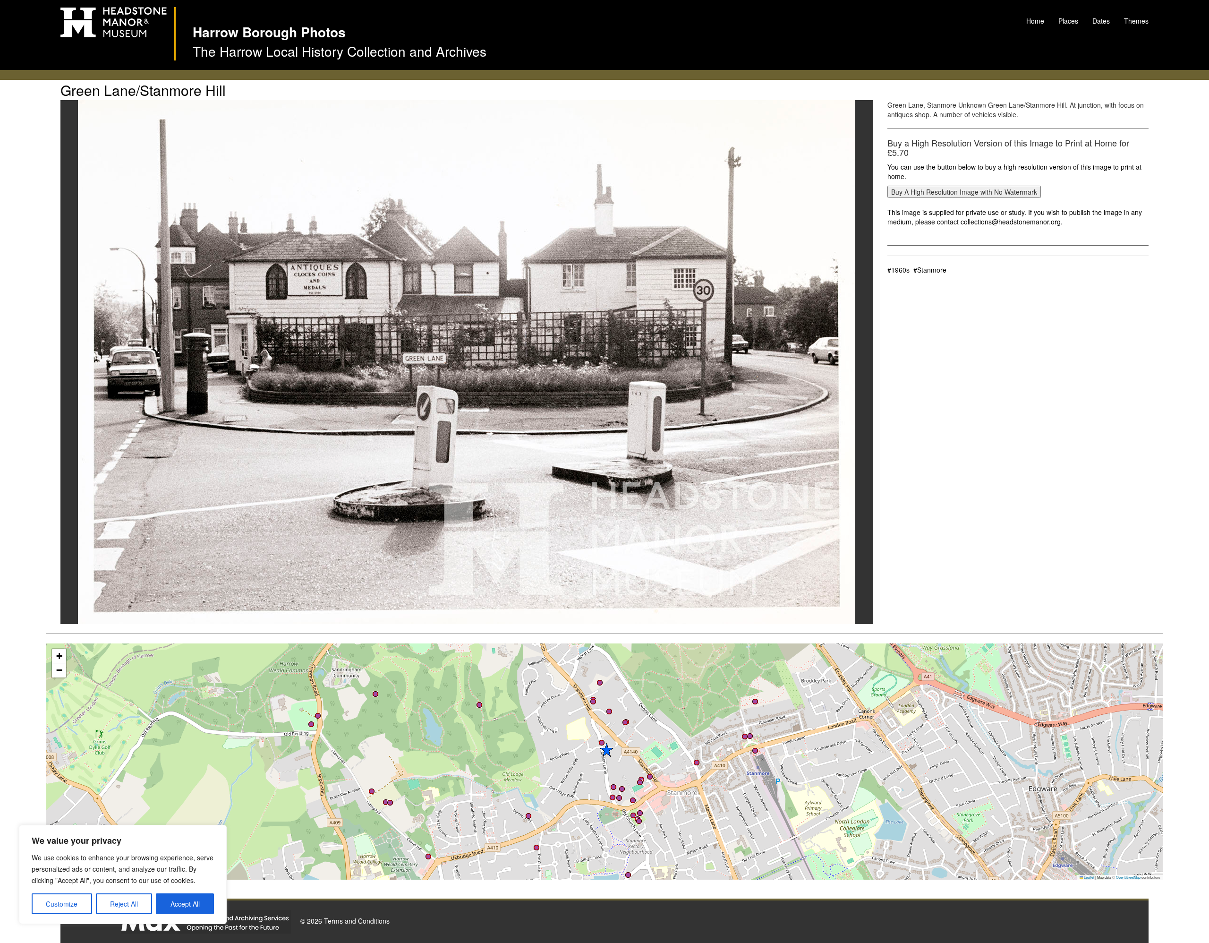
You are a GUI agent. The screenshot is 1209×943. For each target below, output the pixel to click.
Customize (61, 904)
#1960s (898, 269)
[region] (123, 874)
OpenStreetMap (1128, 877)
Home (1035, 21)
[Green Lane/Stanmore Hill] (466, 362)
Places (1068, 21)
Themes (1136, 21)
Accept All (185, 904)
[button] (372, 791)
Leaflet (1088, 877)
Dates (1101, 21)
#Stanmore (929, 269)
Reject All (124, 904)
